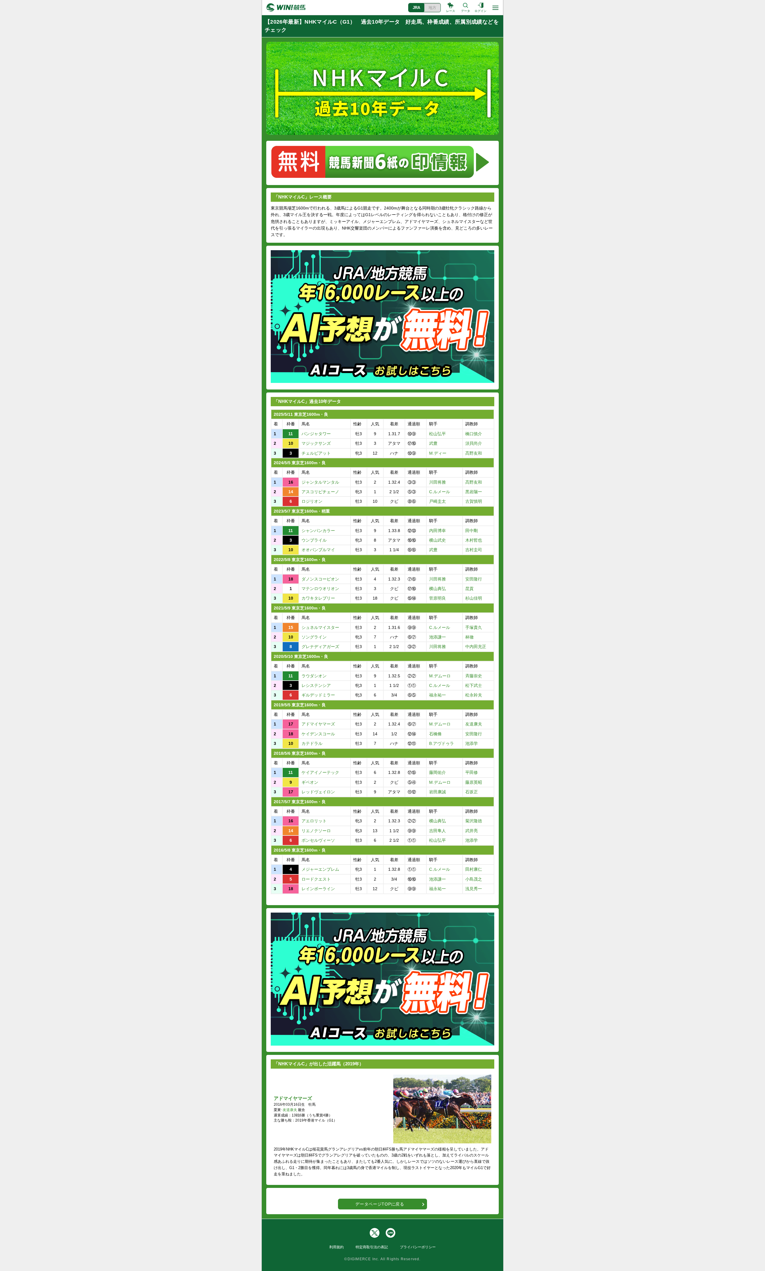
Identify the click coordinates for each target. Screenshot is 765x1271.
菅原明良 (437, 598)
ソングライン (314, 637)
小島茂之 (473, 879)
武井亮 (471, 830)
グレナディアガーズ (320, 646)
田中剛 (471, 530)
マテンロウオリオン (320, 588)
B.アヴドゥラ (441, 743)
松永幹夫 (473, 695)
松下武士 (473, 685)
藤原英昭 (473, 782)
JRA (416, 7)
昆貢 (469, 588)
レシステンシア (316, 685)
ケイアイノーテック (320, 772)
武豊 (433, 443)
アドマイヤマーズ (318, 724)
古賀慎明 (473, 501)
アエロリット (314, 820)
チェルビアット (316, 453)
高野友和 (473, 453)
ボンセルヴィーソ (318, 840)
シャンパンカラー (318, 530)
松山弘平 (437, 433)
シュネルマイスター (320, 627)
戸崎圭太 (437, 501)
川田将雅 (437, 482)
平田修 (471, 772)
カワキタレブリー (318, 598)
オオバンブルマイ (318, 549)
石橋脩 (435, 733)
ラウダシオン (314, 675)
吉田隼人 (437, 830)
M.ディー (437, 453)
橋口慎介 (473, 433)
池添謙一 (437, 637)
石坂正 (471, 791)
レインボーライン (318, 888)
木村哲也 (473, 540)
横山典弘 (437, 588)
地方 (432, 7)
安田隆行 (473, 579)
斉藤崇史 (473, 675)
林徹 (469, 637)
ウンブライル (314, 540)
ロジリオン (312, 501)
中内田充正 (475, 646)
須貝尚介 (473, 443)
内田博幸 (437, 530)
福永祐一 (437, 695)
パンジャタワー (316, 433)
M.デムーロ (440, 675)
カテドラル (312, 743)
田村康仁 (473, 869)
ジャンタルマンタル (320, 482)
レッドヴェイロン (318, 791)
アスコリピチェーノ (320, 491)
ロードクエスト (316, 879)
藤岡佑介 (437, 772)
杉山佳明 (473, 598)
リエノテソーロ (316, 830)
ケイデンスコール (318, 733)
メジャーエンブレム (320, 869)
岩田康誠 (437, 791)
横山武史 (437, 540)
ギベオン (310, 782)
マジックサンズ (316, 443)
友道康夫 (473, 724)
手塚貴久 (473, 627)
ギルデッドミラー (318, 695)
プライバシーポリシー (418, 1247)
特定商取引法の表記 (372, 1247)
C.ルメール (439, 491)
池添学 (471, 743)
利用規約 (336, 1247)
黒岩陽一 (473, 491)
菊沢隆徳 (473, 820)
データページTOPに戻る (379, 1204)
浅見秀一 (473, 888)
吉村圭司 (473, 549)
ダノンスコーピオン (320, 579)
